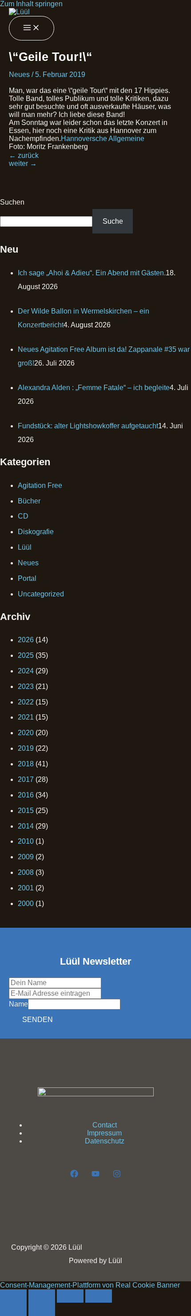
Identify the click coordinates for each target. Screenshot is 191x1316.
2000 (26, 903)
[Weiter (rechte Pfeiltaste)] (41, 1309)
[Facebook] (74, 1175)
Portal (27, 578)
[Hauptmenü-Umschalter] (31, 28)
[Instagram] (117, 1175)
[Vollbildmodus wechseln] (41, 1296)
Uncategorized (41, 594)
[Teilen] (70, 1296)
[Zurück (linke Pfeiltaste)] (13, 1309)
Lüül (25, 547)
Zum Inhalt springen (31, 4)
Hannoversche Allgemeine (102, 138)
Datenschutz (104, 1141)
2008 (26, 872)
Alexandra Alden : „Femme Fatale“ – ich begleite (94, 387)
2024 (26, 671)
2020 (26, 732)
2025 (26, 655)
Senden (37, 1019)
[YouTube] (95, 1175)
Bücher (29, 501)
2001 (26, 888)
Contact (104, 1125)
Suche (113, 221)
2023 (26, 686)
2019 (26, 748)
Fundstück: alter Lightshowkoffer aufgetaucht (88, 426)
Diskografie (36, 531)
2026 (26, 640)
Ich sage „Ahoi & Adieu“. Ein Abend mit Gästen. (92, 273)
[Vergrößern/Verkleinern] (13, 1296)
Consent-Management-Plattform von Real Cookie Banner (90, 1285)
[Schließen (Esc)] (98, 1296)
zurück (24, 155)
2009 (26, 857)
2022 (26, 702)
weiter (23, 163)
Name (18, 1004)
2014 (26, 826)
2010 (26, 841)
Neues (19, 74)
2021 (26, 717)
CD (23, 516)
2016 (26, 795)
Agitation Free (40, 485)
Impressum (104, 1133)
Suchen (12, 202)
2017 (26, 779)
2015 (26, 810)
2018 (26, 764)
